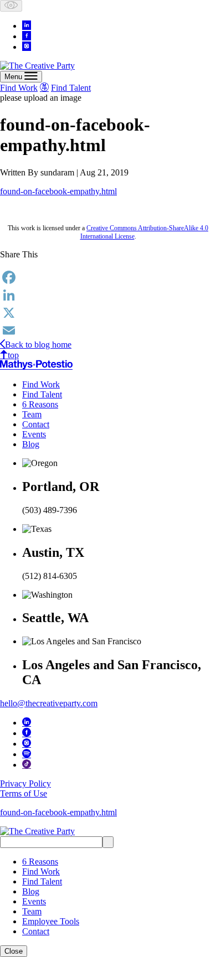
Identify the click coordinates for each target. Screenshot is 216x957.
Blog (30, 444)
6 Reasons (40, 404)
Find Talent (71, 87)
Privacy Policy (25, 783)
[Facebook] (108, 277)
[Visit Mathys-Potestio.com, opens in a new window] (44, 86)
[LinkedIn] (108, 295)
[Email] (108, 330)
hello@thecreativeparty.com (48, 703)
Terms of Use (23, 793)
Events (34, 434)
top (13, 355)
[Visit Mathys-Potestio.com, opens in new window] (36, 364)
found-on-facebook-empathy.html (58, 191)
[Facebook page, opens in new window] (26, 35)
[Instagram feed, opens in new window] (26, 46)
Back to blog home (38, 344)
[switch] (11, 6)
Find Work (19, 87)
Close (13, 951)
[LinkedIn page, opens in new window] (26, 24)
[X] (108, 313)
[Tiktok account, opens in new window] (26, 763)
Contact (35, 424)
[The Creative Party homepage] (37, 65)
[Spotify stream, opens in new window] (26, 753)
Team (32, 414)
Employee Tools (50, 921)
